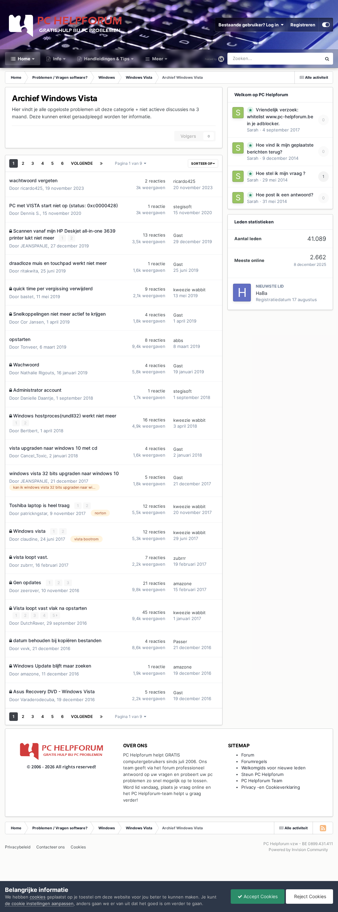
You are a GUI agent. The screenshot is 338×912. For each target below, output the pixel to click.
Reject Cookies (309, 896)
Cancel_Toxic (33, 455)
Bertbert (29, 430)
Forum (247, 754)
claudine (29, 539)
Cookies (78, 846)
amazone (182, 583)
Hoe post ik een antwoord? (284, 194)
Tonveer (28, 347)
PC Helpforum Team (261, 780)
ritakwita (29, 270)
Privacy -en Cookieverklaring (270, 787)
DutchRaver (32, 623)
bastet (27, 296)
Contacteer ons (50, 846)
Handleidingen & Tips (106, 58)
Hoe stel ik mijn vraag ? (280, 173)
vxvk (25, 648)
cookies (38, 896)
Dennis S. (30, 213)
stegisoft (182, 206)
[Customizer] (326, 25)
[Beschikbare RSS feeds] (323, 828)
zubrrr (26, 565)
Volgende (82, 163)
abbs (178, 340)
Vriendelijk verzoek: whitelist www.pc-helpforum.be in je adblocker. (280, 116)
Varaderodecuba (37, 699)
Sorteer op (202, 163)
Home (23, 58)
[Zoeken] (327, 59)
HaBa (261, 293)
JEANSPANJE (34, 245)
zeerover (29, 590)
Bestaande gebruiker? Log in (250, 24)
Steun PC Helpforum (262, 774)
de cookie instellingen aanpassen (39, 903)
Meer (157, 58)
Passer (180, 641)
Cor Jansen (32, 322)
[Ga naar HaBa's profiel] (242, 292)
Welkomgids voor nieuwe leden (273, 767)
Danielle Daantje (36, 398)
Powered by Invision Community (298, 849)
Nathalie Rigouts (37, 372)
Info (56, 58)
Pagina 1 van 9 (129, 163)
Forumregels (254, 761)
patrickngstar (33, 513)
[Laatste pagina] (101, 163)
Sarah (252, 129)
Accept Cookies (260, 896)
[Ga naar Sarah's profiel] (238, 112)
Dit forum (303, 58)
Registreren (302, 24)
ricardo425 (31, 188)
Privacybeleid (17, 846)
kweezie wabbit (189, 289)
